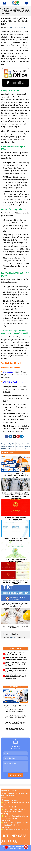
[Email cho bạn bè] (14, 436)
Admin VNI (22, 27)
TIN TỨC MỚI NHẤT (15, 687)
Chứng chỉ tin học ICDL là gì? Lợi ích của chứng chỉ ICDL (23, 446)
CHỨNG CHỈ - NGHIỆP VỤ (19, 8)
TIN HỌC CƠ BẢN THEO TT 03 (11, 10)
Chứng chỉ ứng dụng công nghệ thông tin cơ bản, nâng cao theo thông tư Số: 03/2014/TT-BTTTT (15, 582)
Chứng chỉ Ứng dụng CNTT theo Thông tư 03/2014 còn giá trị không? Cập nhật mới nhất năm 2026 (15, 475)
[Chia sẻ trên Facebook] (7, 436)
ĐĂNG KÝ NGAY (15, 775)
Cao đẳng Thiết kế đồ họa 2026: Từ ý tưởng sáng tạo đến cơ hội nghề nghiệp (16, 658)
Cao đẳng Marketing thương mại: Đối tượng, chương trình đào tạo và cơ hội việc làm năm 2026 (15, 676)
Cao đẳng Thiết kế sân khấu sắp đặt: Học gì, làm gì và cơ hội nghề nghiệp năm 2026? (15, 664)
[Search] (26, 3)
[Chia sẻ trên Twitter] (10, 436)
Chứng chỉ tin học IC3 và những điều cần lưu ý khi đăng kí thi (8, 446)
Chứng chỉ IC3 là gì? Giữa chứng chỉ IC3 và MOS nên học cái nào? (15, 560)
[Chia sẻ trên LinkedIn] (22, 436)
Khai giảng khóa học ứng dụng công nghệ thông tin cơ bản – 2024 (15, 518)
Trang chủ (5, 8)
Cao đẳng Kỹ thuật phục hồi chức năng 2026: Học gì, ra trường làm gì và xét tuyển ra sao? (16, 670)
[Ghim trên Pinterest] (18, 436)
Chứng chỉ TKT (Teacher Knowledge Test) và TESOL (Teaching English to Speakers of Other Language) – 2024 (15, 605)
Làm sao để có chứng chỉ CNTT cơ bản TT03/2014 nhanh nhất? (15, 497)
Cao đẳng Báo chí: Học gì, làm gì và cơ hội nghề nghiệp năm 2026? (16, 653)
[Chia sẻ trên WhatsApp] (3, 436)
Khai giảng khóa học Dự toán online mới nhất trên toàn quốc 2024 (15, 626)
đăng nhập (12, 637)
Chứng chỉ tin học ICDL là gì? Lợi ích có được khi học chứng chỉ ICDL (15, 539)
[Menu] (4, 3)
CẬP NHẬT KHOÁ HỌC (16, 648)
